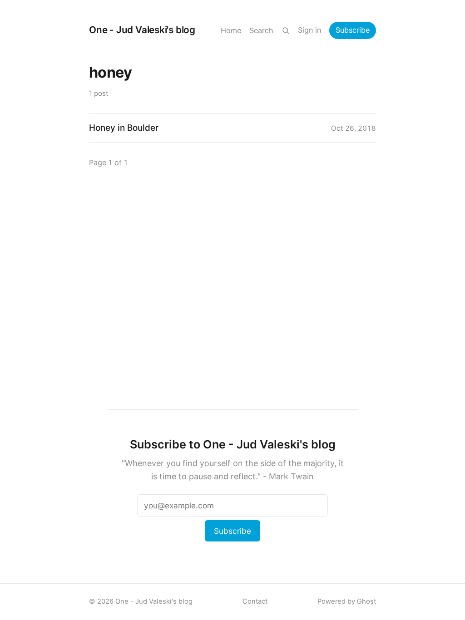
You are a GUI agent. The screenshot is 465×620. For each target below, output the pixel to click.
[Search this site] (286, 30)
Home (231, 30)
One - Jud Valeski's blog (142, 29)
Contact (254, 601)
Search (261, 30)
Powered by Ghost (346, 601)
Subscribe (353, 29)
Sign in (309, 29)
